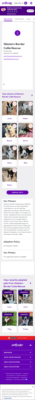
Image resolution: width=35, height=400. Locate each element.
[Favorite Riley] (14, 148)
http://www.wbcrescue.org (13, 56)
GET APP (30, 11)
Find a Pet (17, 3)
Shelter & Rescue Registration (13, 373)
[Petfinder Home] (7, 3)
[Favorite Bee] (30, 148)
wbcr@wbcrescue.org (11, 59)
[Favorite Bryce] (14, 126)
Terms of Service (11, 375)
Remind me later (11, 13)
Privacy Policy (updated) (12, 377)
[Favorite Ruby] (14, 170)
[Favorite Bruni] (30, 126)
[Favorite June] (14, 103)
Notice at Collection (22, 375)
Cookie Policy (9, 379)
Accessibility (23, 377)
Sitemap (25, 373)
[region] (17, 392)
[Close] (33, 387)
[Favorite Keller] (30, 103)
